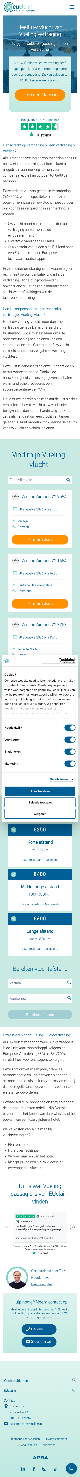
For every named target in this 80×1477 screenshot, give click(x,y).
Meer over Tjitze (41, 1284)
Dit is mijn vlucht (40, 540)
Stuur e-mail (40, 1342)
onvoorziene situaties (19, 286)
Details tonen (59, 779)
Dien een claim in (40, 95)
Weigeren (40, 813)
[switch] (70, 739)
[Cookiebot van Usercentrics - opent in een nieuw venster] (59, 660)
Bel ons (36, 1329)
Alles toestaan (40, 791)
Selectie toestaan (40, 802)
